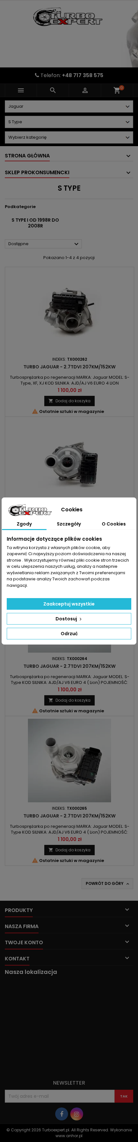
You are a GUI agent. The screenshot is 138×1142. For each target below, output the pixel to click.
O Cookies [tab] (114, 524)
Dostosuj (67, 619)
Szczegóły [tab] (69, 524)
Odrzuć (69, 633)
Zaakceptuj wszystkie (69, 604)
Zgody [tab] (24, 524)
